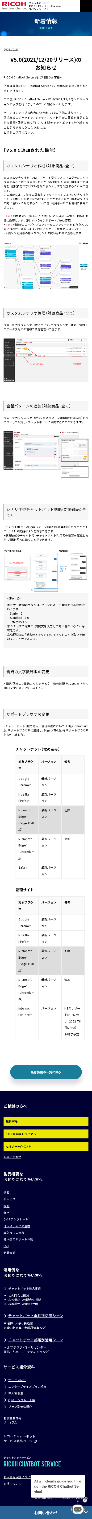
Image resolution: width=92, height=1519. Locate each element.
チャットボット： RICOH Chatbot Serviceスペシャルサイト (45, 6)
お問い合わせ (12, 1157)
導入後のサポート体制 (18, 1239)
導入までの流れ (14, 1233)
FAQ (6, 1246)
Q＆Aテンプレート (16, 1219)
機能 (6, 1206)
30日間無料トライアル (21, 1134)
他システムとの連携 (17, 1226)
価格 (6, 1213)
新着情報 (9, 1253)
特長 (6, 1193)
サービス (9, 1199)
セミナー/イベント (18, 1146)
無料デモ (12, 1121)
